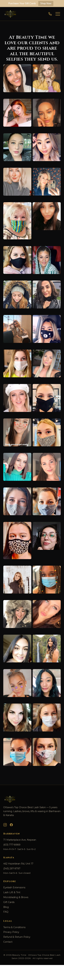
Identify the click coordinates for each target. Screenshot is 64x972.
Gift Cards (8, 902)
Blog (6, 907)
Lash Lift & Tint (11, 892)
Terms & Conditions (14, 927)
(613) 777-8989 (11, 844)
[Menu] (58, 14)
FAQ (5, 911)
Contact (7, 941)
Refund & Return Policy (16, 936)
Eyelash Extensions (14, 887)
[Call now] (50, 14)
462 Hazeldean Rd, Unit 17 (18, 863)
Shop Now (45, 3)
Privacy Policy (11, 932)
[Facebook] (11, 825)
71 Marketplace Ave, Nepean (19, 839)
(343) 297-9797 (11, 868)
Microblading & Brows (15, 897)
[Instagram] (5, 825)
